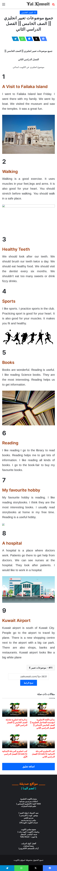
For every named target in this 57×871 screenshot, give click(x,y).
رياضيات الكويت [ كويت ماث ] (28, 832)
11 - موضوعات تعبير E (40, 667)
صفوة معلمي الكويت (28, 829)
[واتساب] (21, 39)
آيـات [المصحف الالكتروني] (28, 848)
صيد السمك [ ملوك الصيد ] (28, 813)
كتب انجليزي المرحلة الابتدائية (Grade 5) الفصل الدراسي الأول (14, 754)
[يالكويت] (38, 4)
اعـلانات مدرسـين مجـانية (28, 801)
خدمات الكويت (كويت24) (28, 823)
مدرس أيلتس (28, 818)
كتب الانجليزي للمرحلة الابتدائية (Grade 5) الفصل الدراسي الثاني (43, 754)
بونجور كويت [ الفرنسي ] (28, 815)
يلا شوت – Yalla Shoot (28, 837)
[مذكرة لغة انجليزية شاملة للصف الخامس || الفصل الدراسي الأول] (14, 709)
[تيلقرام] (14, 39)
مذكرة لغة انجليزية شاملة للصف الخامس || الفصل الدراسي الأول (16, 722)
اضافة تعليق (29, 766)
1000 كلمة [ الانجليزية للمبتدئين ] (28, 804)
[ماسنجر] (28, 39)
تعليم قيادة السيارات (28, 806)
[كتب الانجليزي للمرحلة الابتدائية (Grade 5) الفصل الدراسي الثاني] (42, 740)
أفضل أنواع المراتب (28, 843)
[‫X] (35, 39)
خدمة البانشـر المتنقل (28, 834)
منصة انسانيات (28, 846)
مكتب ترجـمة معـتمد (28, 820)
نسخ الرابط (28, 683)
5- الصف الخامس (28, 12)
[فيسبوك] (42, 39)
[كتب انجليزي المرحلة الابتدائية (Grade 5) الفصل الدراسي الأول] (14, 740)
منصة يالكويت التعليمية (28, 799)
